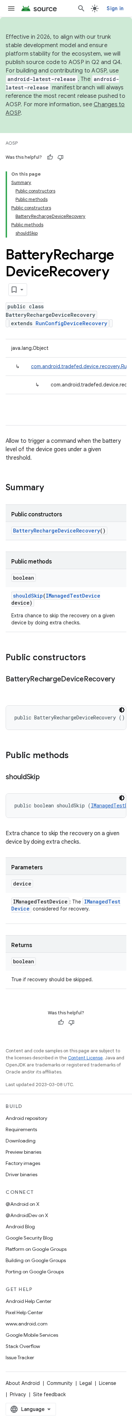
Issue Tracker (20, 1357)
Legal (86, 1383)
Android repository (26, 1118)
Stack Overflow (23, 1346)
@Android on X (22, 1204)
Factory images (23, 1163)
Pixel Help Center (24, 1312)
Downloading (21, 1141)
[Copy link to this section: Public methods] (76, 756)
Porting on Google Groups (35, 1271)
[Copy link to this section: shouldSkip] (47, 777)
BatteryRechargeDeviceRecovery (56, 530)
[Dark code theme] (122, 710)
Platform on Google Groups (36, 1249)
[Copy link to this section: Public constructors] (93, 658)
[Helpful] (50, 157)
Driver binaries (21, 1174)
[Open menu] (11, 8)
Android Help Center (28, 1301)
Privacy (18, 1394)
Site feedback (49, 1394)
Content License (85, 1058)
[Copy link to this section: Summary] (51, 488)
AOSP (12, 143)
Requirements (21, 1129)
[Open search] (81, 8)
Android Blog (20, 1226)
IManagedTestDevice (73, 595)
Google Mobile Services (32, 1335)
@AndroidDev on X (27, 1215)
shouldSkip (28, 595)
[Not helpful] (60, 157)
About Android (23, 1383)
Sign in (115, 8)
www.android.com (27, 1324)
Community (60, 1383)
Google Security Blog (29, 1238)
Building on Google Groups (36, 1260)
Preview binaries (23, 1152)
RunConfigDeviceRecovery (71, 323)
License (107, 1383)
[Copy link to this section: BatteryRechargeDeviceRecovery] (13, 689)
